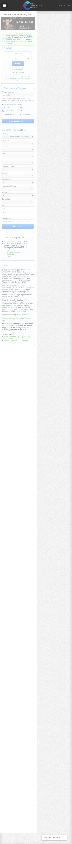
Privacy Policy (14, 78)
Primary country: (8, 92)
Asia (21, 107)
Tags (4, 153)
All (8, 251)
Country (5, 134)
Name (4, 212)
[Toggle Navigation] (4, 5)
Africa (6, 107)
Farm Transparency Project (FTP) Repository (16, 286)
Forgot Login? (17, 69)
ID (3, 205)
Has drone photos (9, 186)
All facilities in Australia (13, 241)
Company (5, 173)
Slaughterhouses (13, 252)
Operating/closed (8, 166)
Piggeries (10, 254)
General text (6, 218)
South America (25, 114)
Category (5, 140)
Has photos (6, 179)
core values (19, 331)
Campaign (6, 199)
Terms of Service (25, 78)
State (4, 160)
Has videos (6, 192)
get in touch (7, 43)
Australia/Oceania (11, 111)
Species (5, 147)
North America (10, 114)
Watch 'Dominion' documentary (16, 340)
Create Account (18, 73)
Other (9, 256)
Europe (24, 111)
